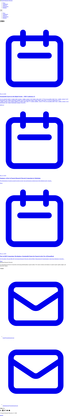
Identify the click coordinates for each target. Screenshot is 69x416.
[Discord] (7, 410)
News (4, 2)
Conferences (5, 4)
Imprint (1, 415)
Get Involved (5, 6)
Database (5, 7)
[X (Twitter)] (0, 410)
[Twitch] (5, 410)
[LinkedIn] (3, 410)
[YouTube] (9, 410)
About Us (5, 5)
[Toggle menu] (1, 10)
